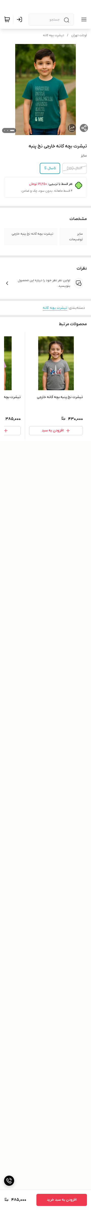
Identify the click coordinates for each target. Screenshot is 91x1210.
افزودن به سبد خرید (62, 1199)
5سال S (50, 168)
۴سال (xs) (74, 168)
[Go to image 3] (4, 130)
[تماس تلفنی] (9, 1181)
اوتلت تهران (79, 35)
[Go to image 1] (12, 130)
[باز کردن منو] (83, 19)
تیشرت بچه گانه (53, 35)
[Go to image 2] (7, 130)
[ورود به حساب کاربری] (20, 19)
